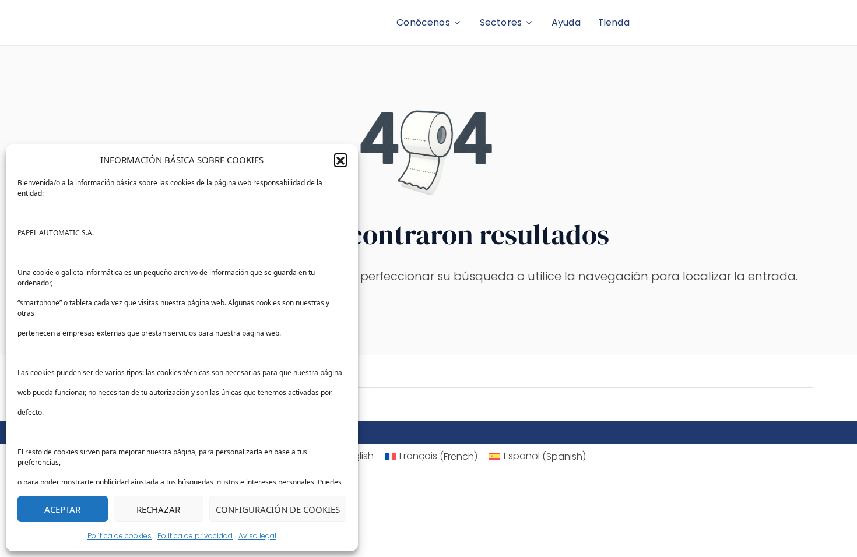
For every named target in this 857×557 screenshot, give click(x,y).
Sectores (501, 22)
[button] (340, 159)
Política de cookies (119, 536)
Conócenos (422, 22)
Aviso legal (257, 536)
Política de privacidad (195, 536)
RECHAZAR (158, 509)
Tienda (614, 22)
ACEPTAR (62, 509)
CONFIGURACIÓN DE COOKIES (278, 509)
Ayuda (566, 22)
